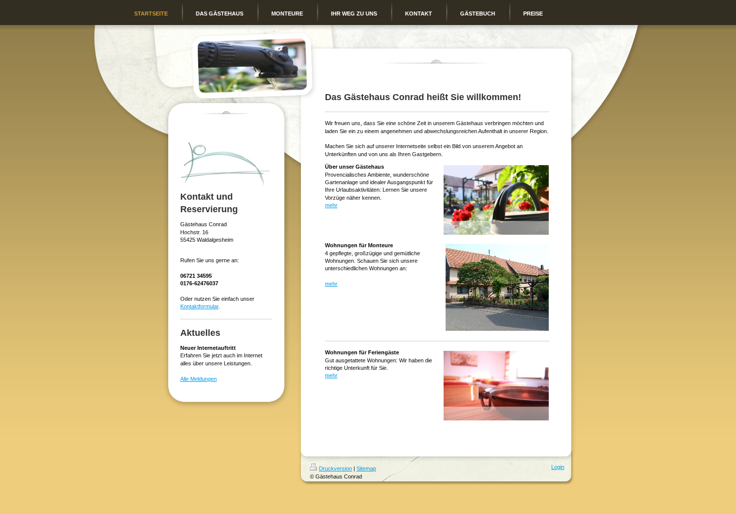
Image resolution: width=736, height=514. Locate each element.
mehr (331, 205)
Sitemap (366, 468)
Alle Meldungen (198, 379)
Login (557, 467)
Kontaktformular (199, 306)
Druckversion (335, 468)
